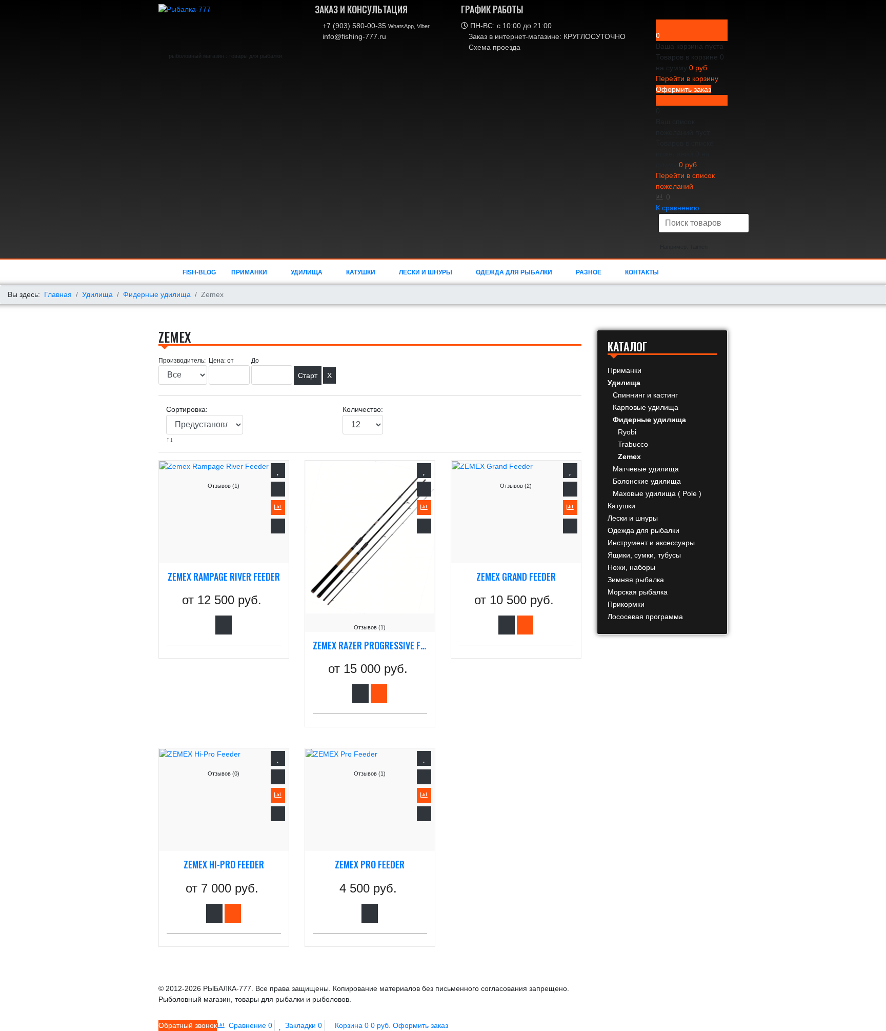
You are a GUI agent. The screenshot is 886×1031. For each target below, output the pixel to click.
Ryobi (627, 432)
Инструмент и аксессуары (651, 543)
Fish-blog (199, 272)
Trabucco (633, 444)
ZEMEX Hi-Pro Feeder (224, 865)
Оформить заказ (683, 89)
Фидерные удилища (649, 419)
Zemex (629, 456)
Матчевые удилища (646, 469)
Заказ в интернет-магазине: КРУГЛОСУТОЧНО (546, 36)
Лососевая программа (645, 616)
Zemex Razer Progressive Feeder (370, 646)
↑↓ (170, 439)
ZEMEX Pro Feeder (370, 865)
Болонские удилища (647, 481)
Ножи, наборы (631, 567)
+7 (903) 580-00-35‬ (375, 26)
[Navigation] (673, 272)
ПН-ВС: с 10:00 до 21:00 (510, 26)
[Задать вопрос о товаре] (278, 489)
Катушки (360, 272)
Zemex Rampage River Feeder (224, 577)
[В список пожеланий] (278, 470)
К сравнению (677, 208)
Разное (588, 272)
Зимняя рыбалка (636, 580)
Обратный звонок (187, 1025)
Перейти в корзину (687, 78)
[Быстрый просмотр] (278, 526)
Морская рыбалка (638, 592)
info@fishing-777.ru (353, 36)
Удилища (307, 272)
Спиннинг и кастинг (645, 395)
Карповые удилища (645, 407)
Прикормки (626, 604)
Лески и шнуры (425, 272)
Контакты (642, 272)
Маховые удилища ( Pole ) (657, 493)
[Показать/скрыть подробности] (660, 25)
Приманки (249, 272)
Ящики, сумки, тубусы (644, 555)
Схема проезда (493, 47)
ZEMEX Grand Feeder (516, 577)
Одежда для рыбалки (514, 272)
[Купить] (379, 693)
